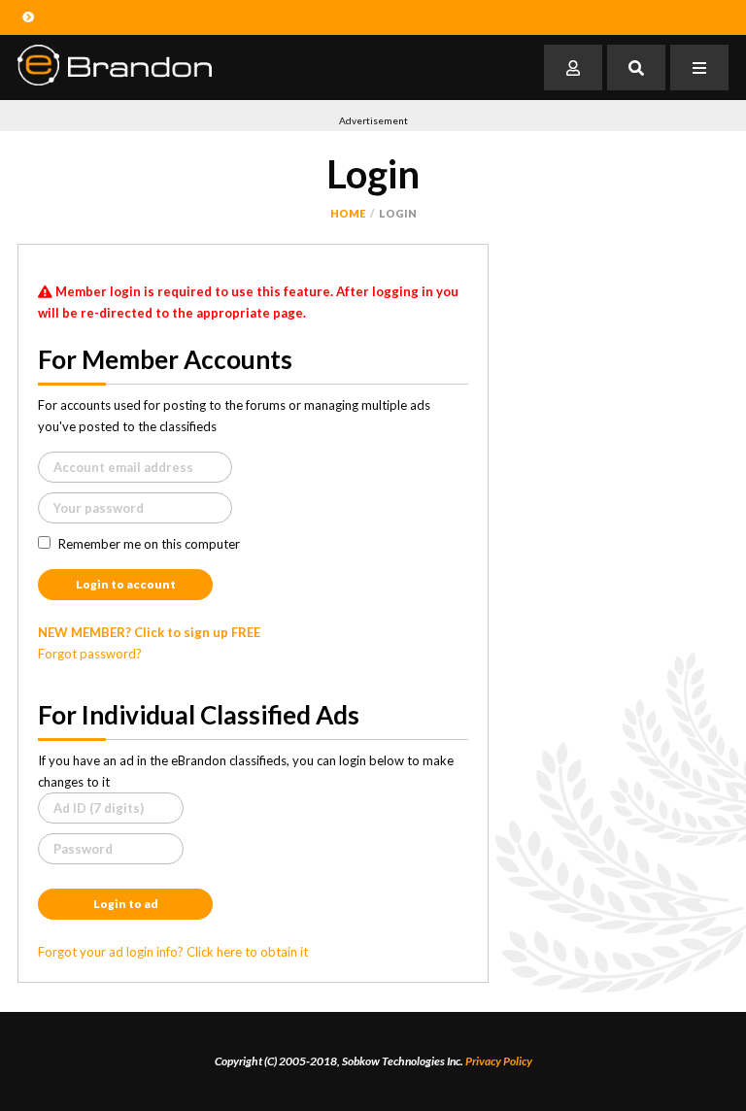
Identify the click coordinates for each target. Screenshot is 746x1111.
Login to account (126, 584)
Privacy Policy (498, 1061)
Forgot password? (90, 653)
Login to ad (125, 903)
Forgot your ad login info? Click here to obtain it (173, 952)
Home (347, 213)
